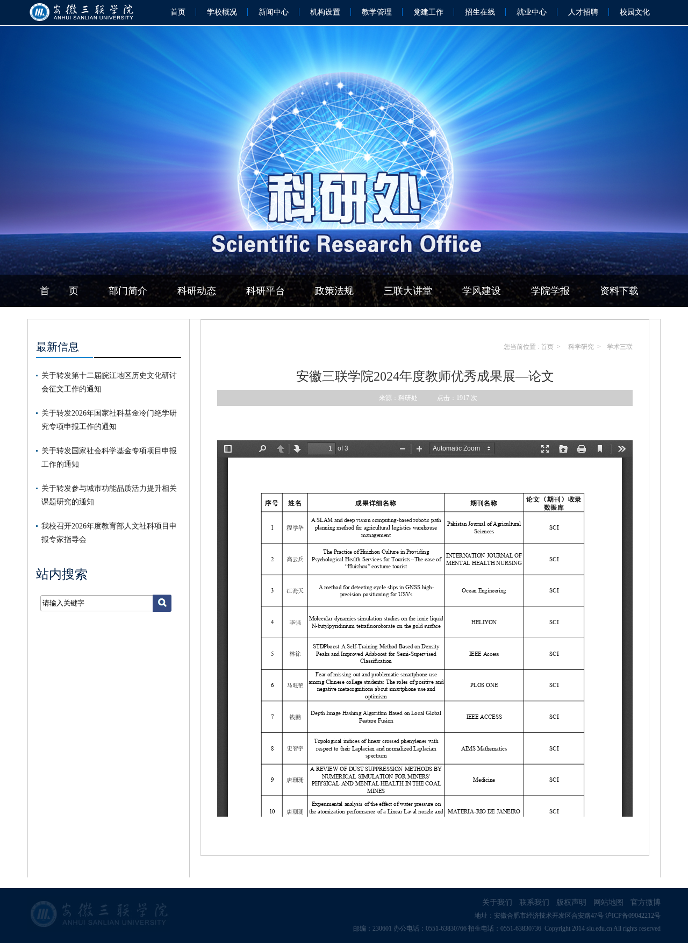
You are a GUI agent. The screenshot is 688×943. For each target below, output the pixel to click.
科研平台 (265, 290)
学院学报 (550, 290)
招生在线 (480, 12)
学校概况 (222, 12)
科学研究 (580, 347)
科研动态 (196, 290)
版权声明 (571, 902)
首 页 (59, 290)
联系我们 (534, 902)
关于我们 (497, 902)
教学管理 (377, 12)
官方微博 (645, 902)
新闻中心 (274, 12)
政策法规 (334, 290)
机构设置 (325, 12)
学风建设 (481, 290)
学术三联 (620, 347)
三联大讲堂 (408, 290)
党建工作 (428, 12)
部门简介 (128, 290)
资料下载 (619, 290)
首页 (177, 12)
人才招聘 (583, 12)
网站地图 (608, 902)
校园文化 (635, 12)
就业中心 (532, 12)
